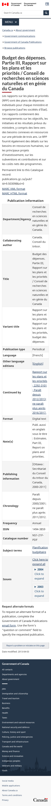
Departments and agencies (14, 674)
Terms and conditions (12, 795)
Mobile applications (11, 785)
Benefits (6, 708)
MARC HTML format (14, 193)
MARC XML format (13, 189)
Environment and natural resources (18, 722)
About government (25, 30)
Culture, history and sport (14, 732)
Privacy (5, 800)
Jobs (4, 688)
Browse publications (14, 47)
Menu (9, 22)
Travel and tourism (10, 698)
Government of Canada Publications (23, 42)
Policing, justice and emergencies (17, 737)
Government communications (19, 36)
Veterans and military (12, 765)
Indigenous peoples (11, 761)
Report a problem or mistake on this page (25, 645)
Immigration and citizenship (15, 693)
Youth (4, 770)
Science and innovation (12, 756)
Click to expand (39, 574)
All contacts (7, 669)
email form (9, 625)
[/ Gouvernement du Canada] (19, 4)
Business (6, 703)
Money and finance (11, 751)
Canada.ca (7, 30)
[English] (37, 364)
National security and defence (16, 727)
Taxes (4, 717)
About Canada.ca (10, 790)
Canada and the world (12, 746)
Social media (8, 780)
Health (5, 712)
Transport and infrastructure (15, 741)
